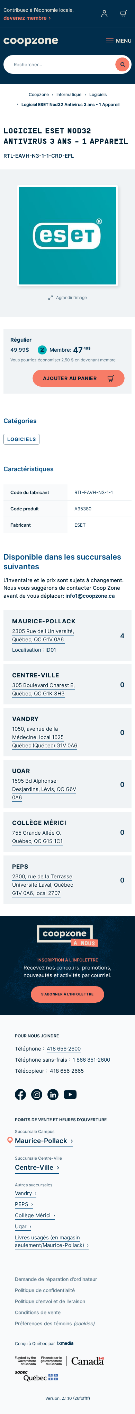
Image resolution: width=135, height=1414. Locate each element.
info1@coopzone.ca (90, 595)
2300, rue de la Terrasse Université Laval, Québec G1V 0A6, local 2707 (42, 885)
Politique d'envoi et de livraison (50, 1301)
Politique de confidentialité (45, 1290)
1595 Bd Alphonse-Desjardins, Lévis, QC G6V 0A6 (44, 789)
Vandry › (25, 1193)
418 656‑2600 (64, 1048)
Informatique (68, 94)
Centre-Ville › (37, 1167)
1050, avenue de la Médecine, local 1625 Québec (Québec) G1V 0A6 (44, 737)
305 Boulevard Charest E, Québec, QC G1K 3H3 (43, 689)
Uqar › (23, 1226)
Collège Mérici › (35, 1215)
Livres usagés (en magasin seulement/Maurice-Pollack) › (52, 1241)
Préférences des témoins (54, 1323)
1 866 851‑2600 (91, 1059)
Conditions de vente (38, 1312)
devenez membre (25, 17)
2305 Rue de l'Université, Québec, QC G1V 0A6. (43, 635)
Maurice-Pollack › (44, 1140)
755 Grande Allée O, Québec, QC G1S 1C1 (37, 837)
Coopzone (39, 94)
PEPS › (24, 1204)
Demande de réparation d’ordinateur (56, 1279)
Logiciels (98, 94)
